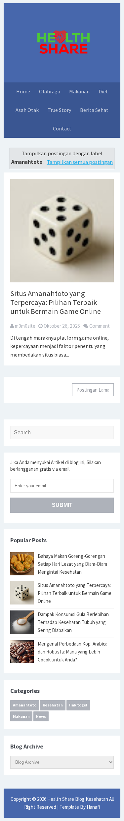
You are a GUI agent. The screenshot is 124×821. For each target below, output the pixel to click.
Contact (62, 128)
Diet (103, 91)
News (41, 716)
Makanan (79, 91)
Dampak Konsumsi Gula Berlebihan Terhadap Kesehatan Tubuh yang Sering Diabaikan (73, 622)
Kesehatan (53, 704)
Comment (99, 326)
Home (23, 91)
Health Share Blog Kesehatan (78, 799)
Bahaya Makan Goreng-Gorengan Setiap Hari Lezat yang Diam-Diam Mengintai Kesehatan (72, 564)
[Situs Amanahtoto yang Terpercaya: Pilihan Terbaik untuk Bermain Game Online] (62, 230)
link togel (78, 704)
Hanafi (93, 807)
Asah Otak (27, 110)
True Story (59, 110)
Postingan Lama (92, 390)
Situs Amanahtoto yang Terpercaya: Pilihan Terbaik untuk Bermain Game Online (55, 302)
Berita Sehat (94, 110)
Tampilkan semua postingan (80, 162)
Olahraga (49, 91)
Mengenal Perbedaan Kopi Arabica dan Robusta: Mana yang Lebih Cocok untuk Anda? (72, 652)
